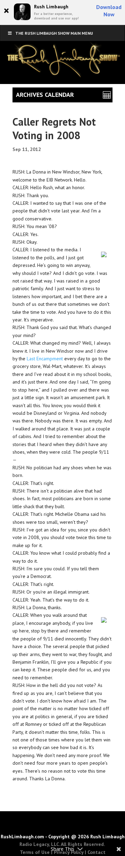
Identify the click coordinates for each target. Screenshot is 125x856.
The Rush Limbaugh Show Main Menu (54, 33)
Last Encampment (45, 358)
